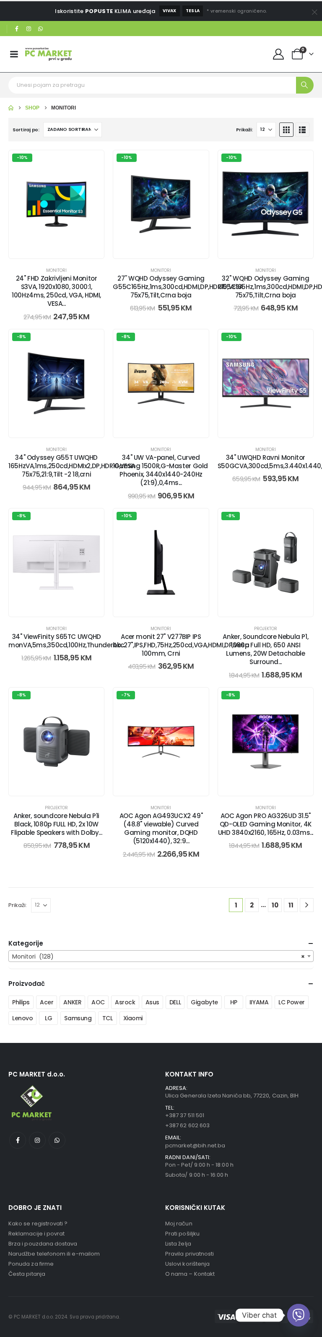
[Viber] (298, 1315)
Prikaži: (244, 129)
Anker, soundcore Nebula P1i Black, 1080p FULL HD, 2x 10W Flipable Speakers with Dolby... (56, 824)
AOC (98, 1002)
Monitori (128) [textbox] (158, 956)
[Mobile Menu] (13, 54)
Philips (21, 1002)
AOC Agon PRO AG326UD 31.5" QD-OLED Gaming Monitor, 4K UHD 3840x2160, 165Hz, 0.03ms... (265, 824)
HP (233, 1002)
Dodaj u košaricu (63, 250)
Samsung (77, 1018)
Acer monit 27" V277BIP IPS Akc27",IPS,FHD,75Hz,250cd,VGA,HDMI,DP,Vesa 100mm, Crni (181, 645)
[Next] (307, 905)
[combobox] (161, 956)
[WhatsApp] (40, 28)
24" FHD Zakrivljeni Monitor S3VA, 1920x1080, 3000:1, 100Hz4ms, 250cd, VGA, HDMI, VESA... (56, 291)
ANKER (72, 1002)
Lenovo (22, 1018)
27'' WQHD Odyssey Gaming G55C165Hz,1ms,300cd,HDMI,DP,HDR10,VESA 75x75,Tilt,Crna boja (178, 287)
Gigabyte (204, 1002)
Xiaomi (133, 1018)
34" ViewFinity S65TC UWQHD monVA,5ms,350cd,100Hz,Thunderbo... (66, 640)
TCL (107, 1018)
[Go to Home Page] (10, 108)
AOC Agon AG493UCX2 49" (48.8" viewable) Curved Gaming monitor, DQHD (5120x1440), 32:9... (161, 828)
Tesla (193, 11)
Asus (152, 1002)
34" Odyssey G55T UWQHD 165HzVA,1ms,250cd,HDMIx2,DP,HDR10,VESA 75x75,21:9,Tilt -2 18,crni (71, 466)
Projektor (265, 628)
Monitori (56, 270)
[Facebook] (16, 28)
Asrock (125, 1002)
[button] (286, 129)
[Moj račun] (278, 54)
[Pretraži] (305, 85)
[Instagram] (28, 28)
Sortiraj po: (26, 129)
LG (48, 1018)
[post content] (56, 204)
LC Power (291, 1002)
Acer (46, 1002)
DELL (175, 1002)
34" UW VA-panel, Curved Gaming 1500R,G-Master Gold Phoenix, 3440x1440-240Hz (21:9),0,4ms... (161, 470)
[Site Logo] (48, 53)
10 (275, 905)
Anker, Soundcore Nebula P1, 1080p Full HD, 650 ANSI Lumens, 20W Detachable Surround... (265, 649)
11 (290, 905)
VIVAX (170, 11)
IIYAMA (258, 1002)
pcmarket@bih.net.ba (195, 1145)
